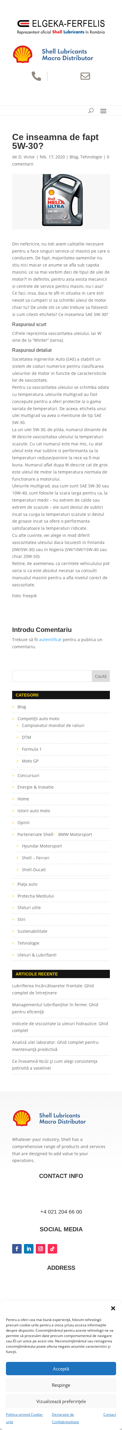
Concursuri (28, 775)
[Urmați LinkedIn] (28, 1249)
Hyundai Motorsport (42, 846)
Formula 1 (32, 749)
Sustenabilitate (32, 931)
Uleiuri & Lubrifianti (37, 955)
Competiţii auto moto (38, 718)
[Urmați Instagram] (40, 1249)
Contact (109, 1414)
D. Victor (26, 157)
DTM (26, 737)
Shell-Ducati (34, 869)
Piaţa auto (27, 884)
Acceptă (61, 1369)
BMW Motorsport (75, 834)
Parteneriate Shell (35, 834)
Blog (74, 157)
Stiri (21, 919)
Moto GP (30, 761)
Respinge (61, 1385)
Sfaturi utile (29, 907)
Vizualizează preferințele (61, 1401)
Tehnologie (91, 157)
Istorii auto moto (33, 810)
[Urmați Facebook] (17, 1249)
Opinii (23, 822)
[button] (113, 1308)
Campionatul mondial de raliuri (53, 725)
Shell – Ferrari (35, 858)
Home (23, 799)
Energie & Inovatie (35, 787)
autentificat (50, 639)
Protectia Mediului (35, 896)
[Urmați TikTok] (52, 1249)
